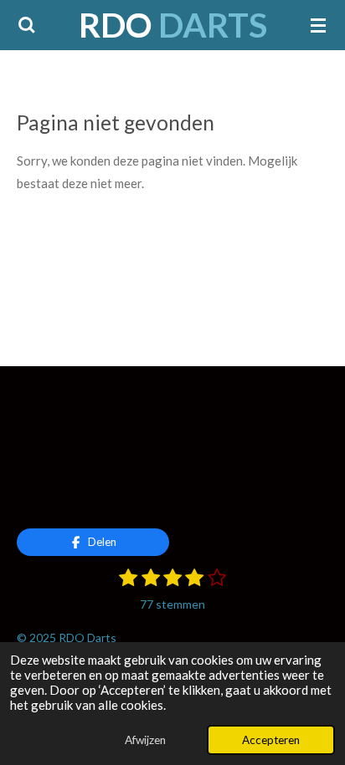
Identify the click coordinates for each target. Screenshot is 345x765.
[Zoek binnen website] (26, 25)
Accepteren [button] (271, 740)
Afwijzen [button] (145, 740)
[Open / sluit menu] (318, 25)
